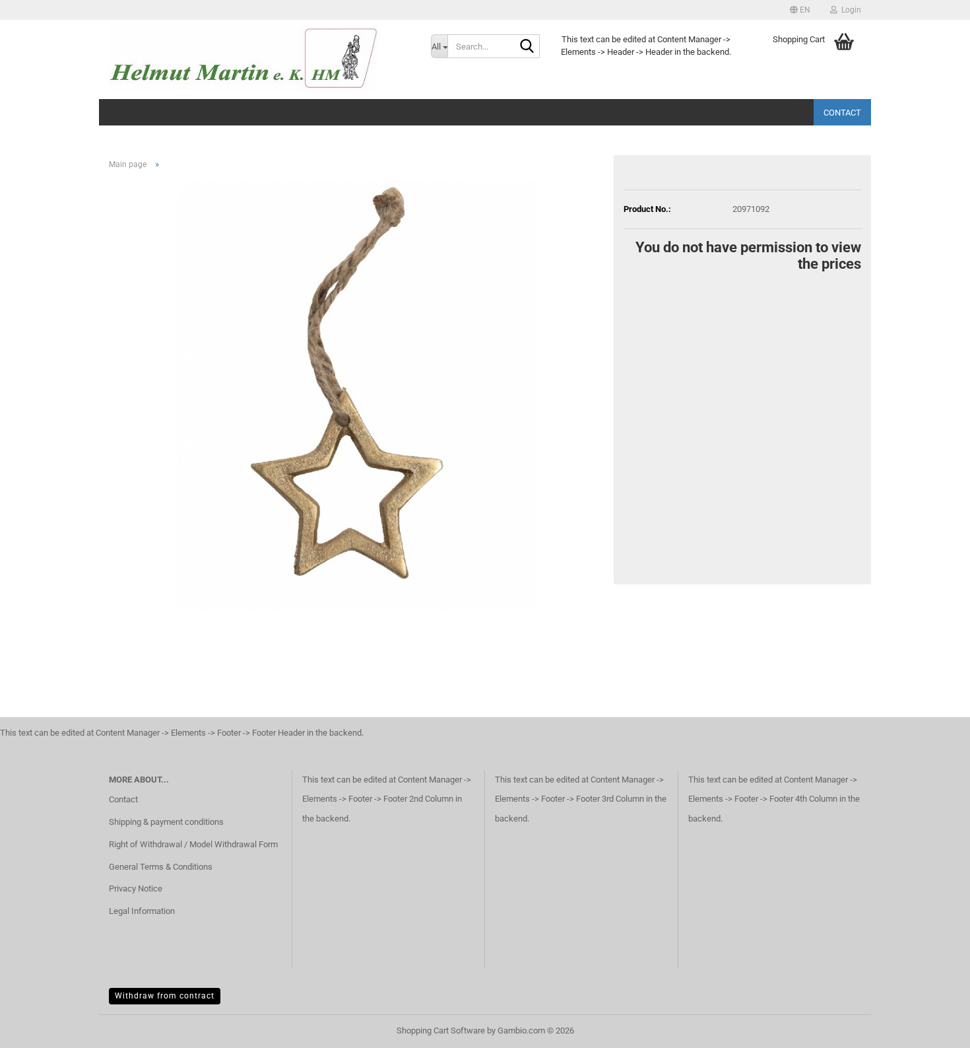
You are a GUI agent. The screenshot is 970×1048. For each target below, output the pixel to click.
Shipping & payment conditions (166, 822)
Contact (842, 113)
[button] (800, 10)
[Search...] (527, 47)
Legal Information (142, 911)
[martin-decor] (260, 59)
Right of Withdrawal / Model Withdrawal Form (193, 844)
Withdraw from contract (164, 995)
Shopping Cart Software (441, 1030)
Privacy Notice (135, 888)
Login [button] (849, 10)
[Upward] (934, 1028)
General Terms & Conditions (160, 867)
